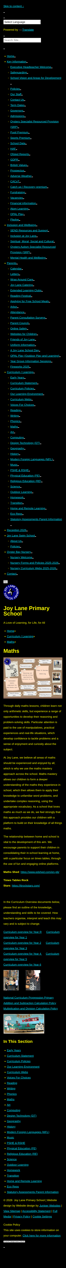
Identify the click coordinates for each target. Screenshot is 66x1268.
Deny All (22, 1241)
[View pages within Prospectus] (25, 171)
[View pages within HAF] (16, 149)
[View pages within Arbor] (17, 307)
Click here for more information (42, 1235)
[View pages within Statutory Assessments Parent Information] (11, 525)
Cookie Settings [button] (42, 1216)
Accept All (6, 1241)
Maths (10, 641)
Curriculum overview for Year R (22, 931)
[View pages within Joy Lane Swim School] (35, 536)
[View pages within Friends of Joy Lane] (35, 340)
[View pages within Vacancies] (23, 198)
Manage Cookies (15, 1241)
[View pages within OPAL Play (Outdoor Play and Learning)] (60, 356)
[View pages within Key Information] (27, 62)
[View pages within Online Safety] (27, 329)
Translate (28, 29)
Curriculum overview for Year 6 (22, 964)
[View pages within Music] (18, 465)
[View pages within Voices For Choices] (34, 405)
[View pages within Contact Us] (24, 100)
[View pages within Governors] (24, 111)
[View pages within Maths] (18, 427)
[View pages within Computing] (24, 438)
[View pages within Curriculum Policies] (34, 389)
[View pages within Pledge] (19, 220)
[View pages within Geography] (24, 449)
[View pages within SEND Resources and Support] (48, 231)
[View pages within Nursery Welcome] (33, 558)
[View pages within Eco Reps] (23, 514)
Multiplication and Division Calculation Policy (30, 1008)
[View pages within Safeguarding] (27, 73)
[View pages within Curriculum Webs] (32, 400)
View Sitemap (11, 1211)
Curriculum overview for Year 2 (22, 942)
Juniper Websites (49, 1205)
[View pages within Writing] (19, 416)
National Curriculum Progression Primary (28, 997)
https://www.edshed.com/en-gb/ (40, 872)
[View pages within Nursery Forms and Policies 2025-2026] (59, 563)
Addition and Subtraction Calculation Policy (29, 1003)
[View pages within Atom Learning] (29, 209)
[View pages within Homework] (24, 498)
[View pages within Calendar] (22, 269)
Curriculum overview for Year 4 (22, 953)
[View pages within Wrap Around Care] (34, 280)
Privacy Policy (21, 1216)
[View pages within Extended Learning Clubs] (42, 291)
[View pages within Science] (20, 487)
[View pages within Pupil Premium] (29, 133)
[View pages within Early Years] (25, 378)
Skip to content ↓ (13, 6)
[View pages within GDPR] (19, 160)
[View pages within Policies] (20, 89)
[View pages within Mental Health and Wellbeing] (46, 258)
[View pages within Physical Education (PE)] (40, 476)
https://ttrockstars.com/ (26, 885)
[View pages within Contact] (17, 574)
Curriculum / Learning (20, 636)
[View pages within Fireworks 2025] (30, 367)
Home (10, 630)
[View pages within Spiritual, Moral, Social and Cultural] (54, 242)
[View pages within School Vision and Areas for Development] (11, 84)
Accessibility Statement (36, 1211)
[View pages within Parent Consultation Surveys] (46, 318)
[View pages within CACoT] (20, 182)
